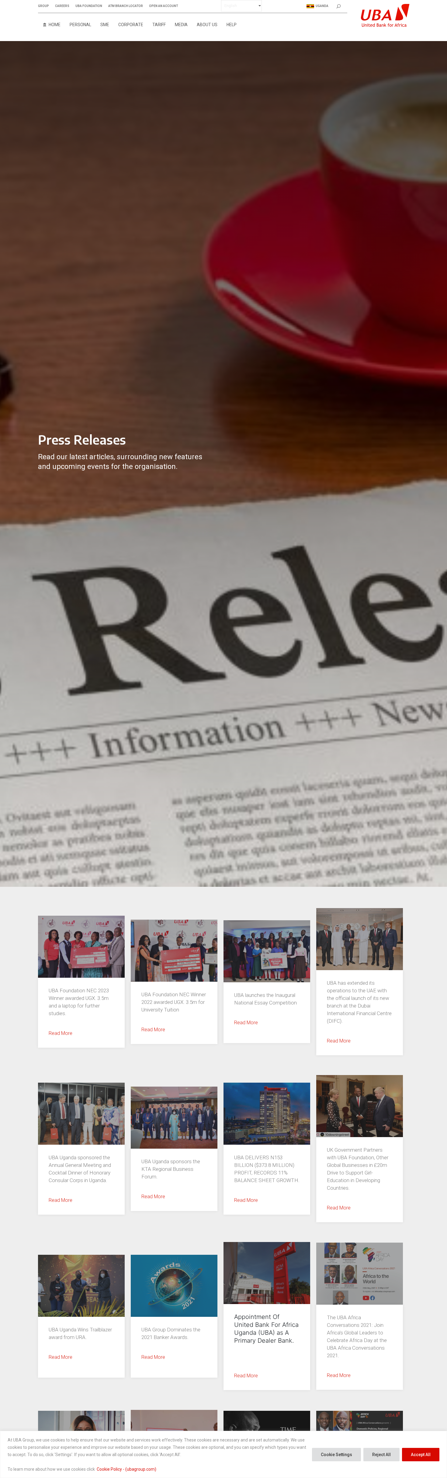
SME (104, 24)
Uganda (322, 6)
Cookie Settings (336, 1454)
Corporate (130, 24)
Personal (80, 24)
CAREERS (62, 6)
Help (232, 24)
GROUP (43, 6)
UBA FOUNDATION (88, 6)
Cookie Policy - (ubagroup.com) (126, 1469)
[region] (223, 1454)
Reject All (381, 1454)
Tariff (159, 24)
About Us (207, 24)
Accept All (421, 1454)
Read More (60, 1033)
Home (55, 24)
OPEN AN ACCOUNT (163, 6)
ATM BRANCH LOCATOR (125, 6)
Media (181, 24)
